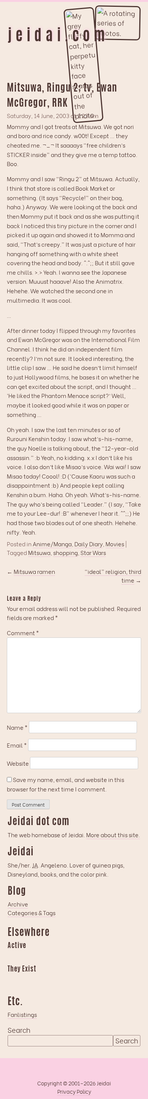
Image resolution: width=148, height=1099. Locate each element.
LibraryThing (13, 980)
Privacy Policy (74, 1091)
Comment (23, 632)
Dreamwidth (13, 956)
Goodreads (28, 956)
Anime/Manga (52, 544)
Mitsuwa (39, 552)
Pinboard (72, 956)
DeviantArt (72, 980)
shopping (65, 552)
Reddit (87, 956)
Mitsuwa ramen (34, 571)
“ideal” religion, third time (113, 575)
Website (18, 763)
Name (17, 727)
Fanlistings (22, 1014)
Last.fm (43, 956)
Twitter (57, 980)
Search (19, 1030)
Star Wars (93, 552)
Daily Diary (88, 544)
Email (17, 745)
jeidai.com (58, 36)
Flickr (43, 980)
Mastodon (57, 956)
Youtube (28, 980)
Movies (114, 544)
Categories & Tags (31, 912)
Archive (18, 904)
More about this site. (113, 834)
